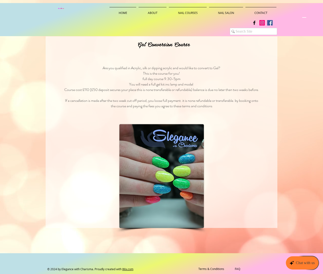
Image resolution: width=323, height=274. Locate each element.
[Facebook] (254, 23)
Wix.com (127, 269)
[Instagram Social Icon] (262, 23)
